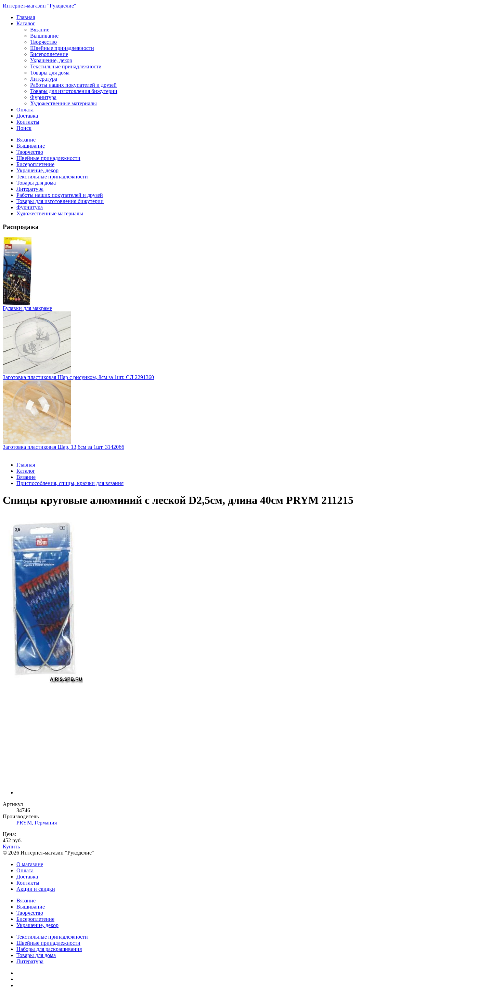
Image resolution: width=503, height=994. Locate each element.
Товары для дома (49, 73)
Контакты (27, 122)
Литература (43, 79)
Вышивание (44, 36)
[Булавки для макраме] (251, 271)
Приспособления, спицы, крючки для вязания (70, 483)
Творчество (43, 42)
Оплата (25, 109)
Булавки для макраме (27, 308)
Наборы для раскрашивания (49, 949)
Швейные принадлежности (62, 48)
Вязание (39, 29)
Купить (11, 846)
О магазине (29, 864)
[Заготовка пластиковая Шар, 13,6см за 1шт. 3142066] (251, 412)
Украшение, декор (51, 60)
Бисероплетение (49, 54)
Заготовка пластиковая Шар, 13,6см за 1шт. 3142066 (63, 447)
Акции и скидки (35, 889)
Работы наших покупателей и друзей (73, 85)
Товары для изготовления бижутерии (73, 91)
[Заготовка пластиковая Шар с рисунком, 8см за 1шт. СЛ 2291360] (251, 342)
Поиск (23, 128)
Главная (25, 17)
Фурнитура (43, 97)
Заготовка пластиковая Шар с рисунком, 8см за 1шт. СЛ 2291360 (78, 377)
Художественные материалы (63, 103)
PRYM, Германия (36, 822)
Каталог (25, 23)
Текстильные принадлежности (66, 66)
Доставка (27, 116)
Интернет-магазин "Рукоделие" (39, 6)
